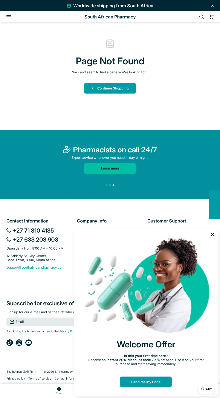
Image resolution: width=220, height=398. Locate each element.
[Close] (212, 6)
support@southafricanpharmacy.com (35, 267)
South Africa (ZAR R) (19, 371)
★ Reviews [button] (218, 204)
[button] (211, 17)
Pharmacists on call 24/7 (115, 149)
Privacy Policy (69, 331)
